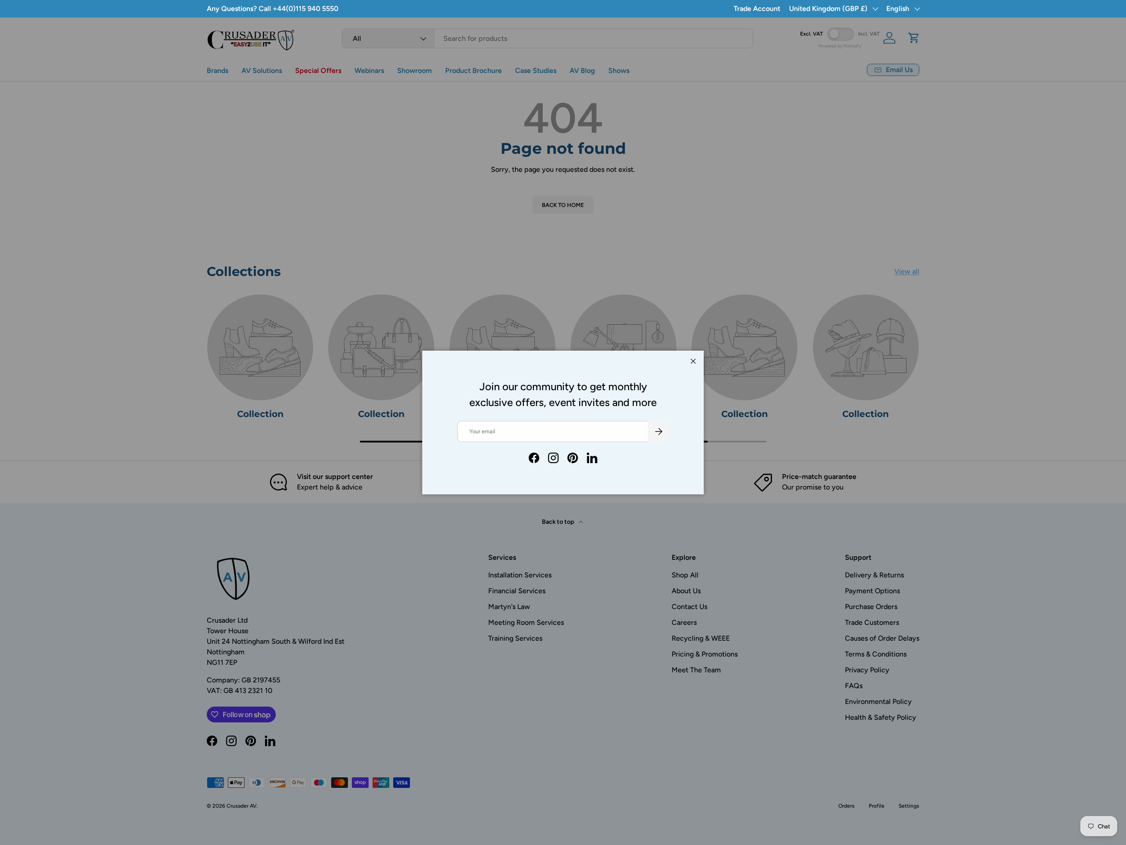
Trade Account (757, 8)
